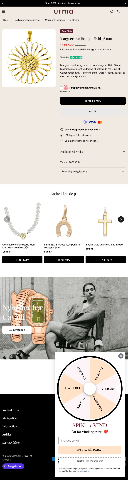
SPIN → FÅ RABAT (89, 450)
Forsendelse (79, 49)
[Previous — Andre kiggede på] (7, 219)
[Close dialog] (121, 356)
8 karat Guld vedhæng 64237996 (104, 244)
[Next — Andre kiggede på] (121, 219)
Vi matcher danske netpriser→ (81, 140)
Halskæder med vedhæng (26, 20)
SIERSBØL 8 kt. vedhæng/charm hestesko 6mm (62, 246)
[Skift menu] (3, 11)
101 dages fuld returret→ (78, 135)
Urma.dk (16, 455)
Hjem (5, 20)
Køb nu (93, 111)
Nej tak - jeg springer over (90, 460)
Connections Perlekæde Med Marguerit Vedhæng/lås (18, 246)
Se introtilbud (17, 329)
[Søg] (112, 11)
